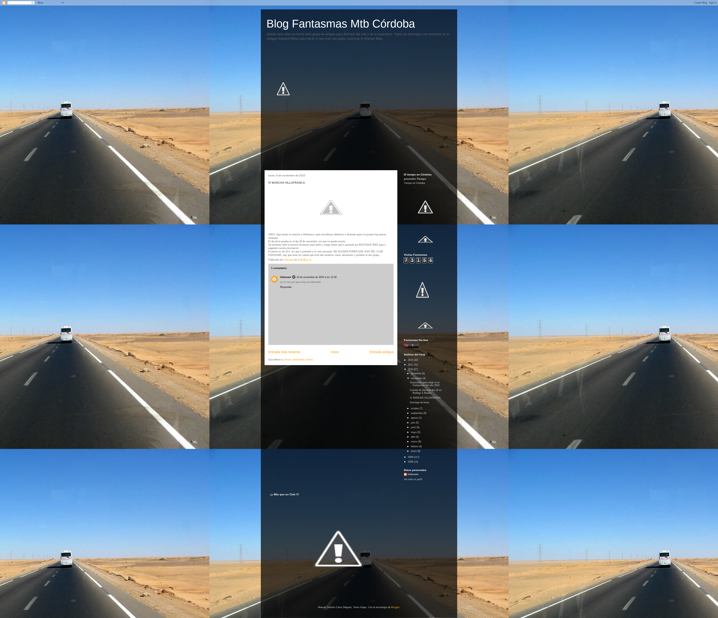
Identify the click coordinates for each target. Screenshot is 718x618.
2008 (411, 461)
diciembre (416, 373)
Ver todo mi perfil (413, 479)
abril (413, 436)
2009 (411, 457)
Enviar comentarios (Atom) (298, 359)
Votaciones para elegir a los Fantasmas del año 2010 (425, 384)
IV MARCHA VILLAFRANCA (425, 397)
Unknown (285, 277)
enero (414, 451)
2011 (411, 364)
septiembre (417, 413)
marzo (414, 441)
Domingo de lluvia (419, 402)
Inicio (335, 352)
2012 (411, 360)
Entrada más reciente (284, 352)
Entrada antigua (382, 352)
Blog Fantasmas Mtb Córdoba (340, 23)
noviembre (417, 378)
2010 (411, 369)
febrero (415, 446)
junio (414, 427)
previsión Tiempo (415, 178)
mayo (414, 432)
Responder (286, 287)
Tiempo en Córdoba (414, 183)
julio (413, 422)
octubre (415, 408)
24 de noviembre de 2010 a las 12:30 (317, 277)
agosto (415, 417)
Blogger (395, 607)
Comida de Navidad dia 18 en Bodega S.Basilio (426, 391)
